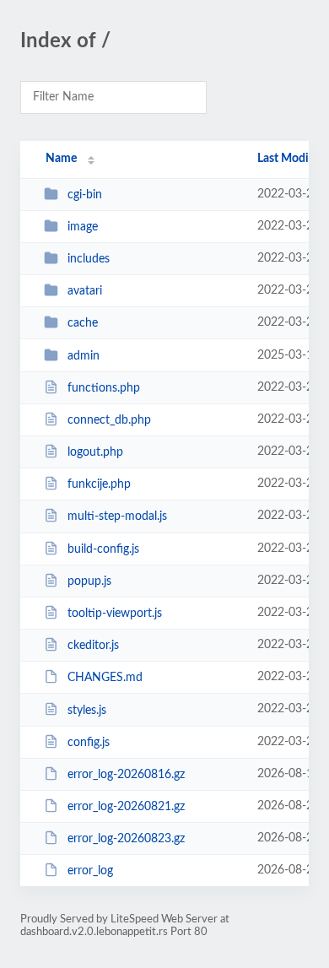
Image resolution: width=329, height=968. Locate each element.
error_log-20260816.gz (126, 775)
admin (83, 356)
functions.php (103, 388)
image (82, 227)
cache (82, 323)
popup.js (89, 581)
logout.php (95, 452)
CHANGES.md (105, 678)
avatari (84, 291)
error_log (90, 871)
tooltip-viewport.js (114, 613)
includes (88, 259)
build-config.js (103, 549)
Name (61, 159)
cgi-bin (84, 195)
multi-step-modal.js (117, 516)
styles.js (86, 710)
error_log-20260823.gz (126, 839)
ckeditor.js (93, 646)
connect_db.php (109, 420)
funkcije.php (99, 484)
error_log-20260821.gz (126, 807)
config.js (88, 743)
